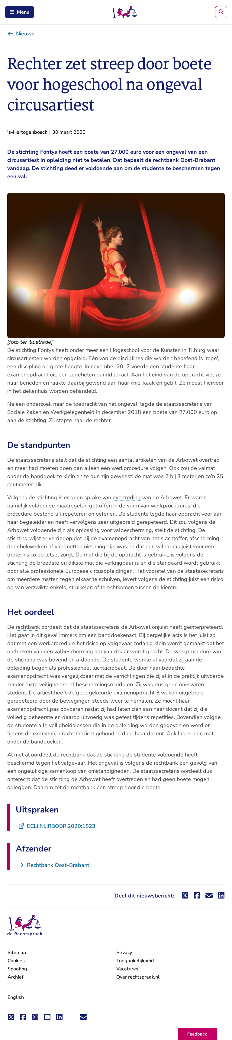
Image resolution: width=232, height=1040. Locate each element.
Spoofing (17, 969)
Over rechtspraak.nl (138, 977)
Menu (23, 12)
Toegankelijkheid (135, 960)
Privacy (124, 952)
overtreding (127, 497)
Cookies (16, 960)
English (16, 997)
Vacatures (127, 969)
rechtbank (28, 627)
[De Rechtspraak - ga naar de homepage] (24, 925)
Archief (16, 977)
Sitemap (17, 952)
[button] (197, 1034)
